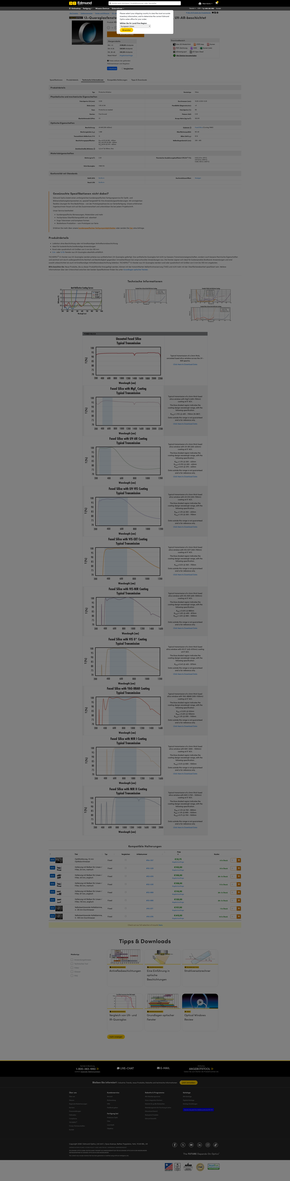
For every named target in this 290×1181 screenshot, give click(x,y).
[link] (218, 2)
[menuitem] (77, 8)
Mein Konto (206, 4)
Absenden (126, 30)
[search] (145, 3)
